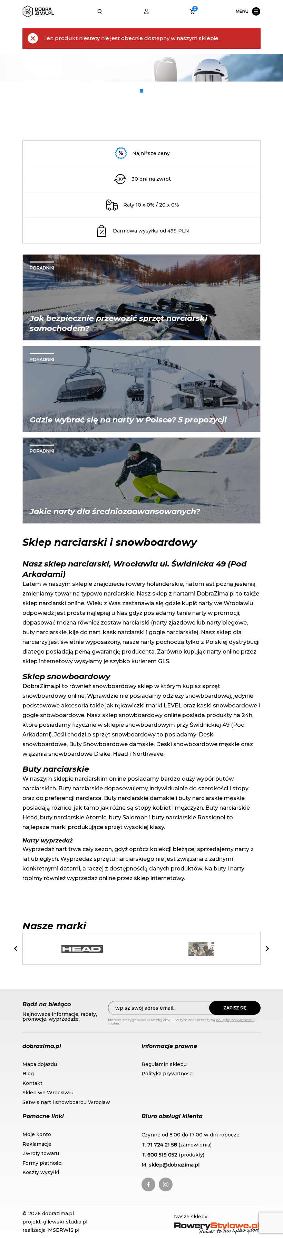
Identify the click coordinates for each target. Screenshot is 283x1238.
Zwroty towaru (40, 1153)
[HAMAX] (201, 948)
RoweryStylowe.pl (198, 1226)
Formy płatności (42, 1163)
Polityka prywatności (168, 1073)
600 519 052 (162, 1155)
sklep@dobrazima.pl (174, 1165)
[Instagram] (166, 1184)
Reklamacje (36, 1144)
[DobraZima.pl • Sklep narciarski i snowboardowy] (38, 11)
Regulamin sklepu (164, 1064)
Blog (28, 1073)
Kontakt (32, 1083)
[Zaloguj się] (146, 11)
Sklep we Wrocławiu (48, 1092)
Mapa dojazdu (39, 1064)
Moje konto (36, 1134)
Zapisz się (234, 1007)
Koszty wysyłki (40, 1172)
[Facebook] (148, 1184)
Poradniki (42, 267)
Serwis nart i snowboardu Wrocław (66, 1102)
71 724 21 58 (162, 1145)
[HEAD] (82, 948)
